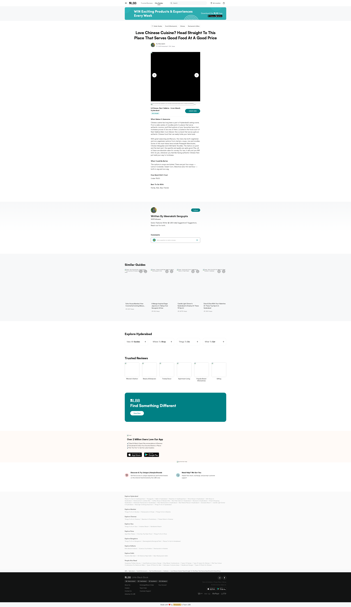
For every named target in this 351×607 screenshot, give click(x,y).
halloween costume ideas (171, 565)
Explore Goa (129, 524)
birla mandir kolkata (131, 548)
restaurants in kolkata (161, 548)
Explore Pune (129, 531)
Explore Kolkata (130, 546)
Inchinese (166, 571)
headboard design (187, 565)
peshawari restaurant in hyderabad (145, 502)
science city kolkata (145, 548)
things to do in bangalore (133, 541)
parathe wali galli (130, 556)
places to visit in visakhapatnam (135, 499)
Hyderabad (132, 571)
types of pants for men (154, 565)
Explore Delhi (129, 553)
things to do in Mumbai (132, 512)
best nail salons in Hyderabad (181, 500)
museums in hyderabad (200, 500)
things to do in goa (131, 526)
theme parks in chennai (165, 519)
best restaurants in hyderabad (167, 502)
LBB (126, 571)
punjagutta (150, 499)
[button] (215, 3)
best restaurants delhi (161, 556)
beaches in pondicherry (149, 519)
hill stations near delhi (145, 556)
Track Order (143, 588)
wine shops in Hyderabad (196, 499)
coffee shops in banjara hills (161, 500)
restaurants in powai (147, 512)
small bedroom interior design (152, 563)
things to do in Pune (160, 534)
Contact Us (128, 591)
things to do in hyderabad (163, 504)
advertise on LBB (130, 594)
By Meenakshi (160, 44)
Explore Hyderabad (131, 496)
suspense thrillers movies (133, 563)
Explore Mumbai (130, 509)
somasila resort (206, 502)
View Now (137, 413)
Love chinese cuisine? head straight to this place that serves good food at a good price (195, 571)
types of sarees (186, 563)
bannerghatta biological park (152, 541)
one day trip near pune (144, 534)
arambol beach (144, 526)
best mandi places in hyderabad (189, 502)
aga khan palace (130, 534)
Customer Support (145, 591)
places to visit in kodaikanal (172, 541)
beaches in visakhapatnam (177, 499)
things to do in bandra (163, 512)
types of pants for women (203, 565)
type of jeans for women (202, 563)
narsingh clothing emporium (144, 504)
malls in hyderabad (161, 499)
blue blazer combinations (171, 563)
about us (127, 585)
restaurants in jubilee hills (142, 500)
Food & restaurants (142, 571)
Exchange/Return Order (147, 585)
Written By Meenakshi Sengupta (169, 216)
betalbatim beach (156, 526)
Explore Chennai (130, 516)
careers (127, 588)
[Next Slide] (196, 75)
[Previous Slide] (154, 75)
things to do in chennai (132, 519)
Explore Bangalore (131, 538)
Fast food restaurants (155, 571)
